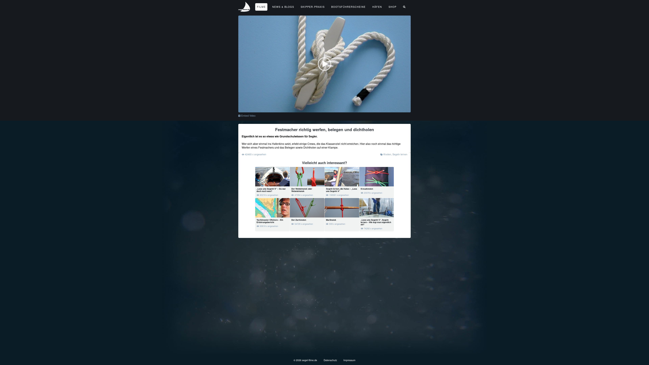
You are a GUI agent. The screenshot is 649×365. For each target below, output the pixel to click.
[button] (324, 64)
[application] (324, 64)
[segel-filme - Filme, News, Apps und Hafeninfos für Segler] (244, 10)
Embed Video (248, 115)
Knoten (387, 154)
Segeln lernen (399, 154)
